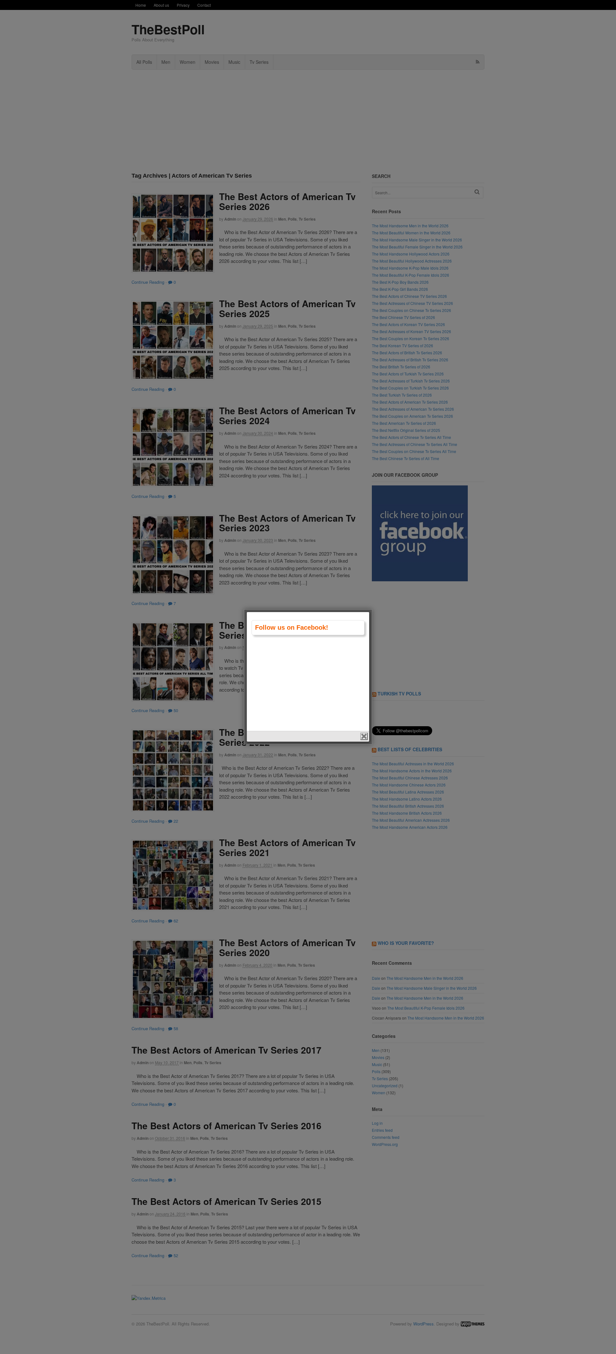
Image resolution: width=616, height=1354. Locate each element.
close (364, 736)
